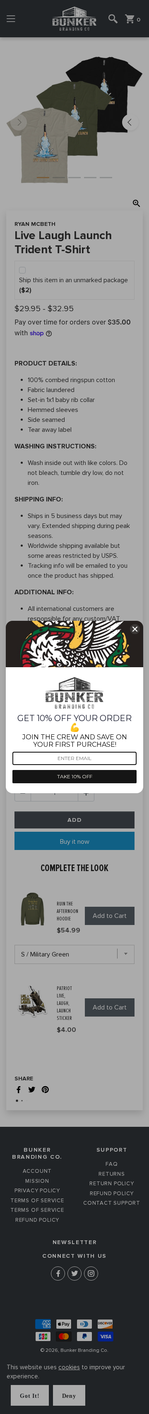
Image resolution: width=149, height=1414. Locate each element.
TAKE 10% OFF (74, 776)
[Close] (135, 629)
